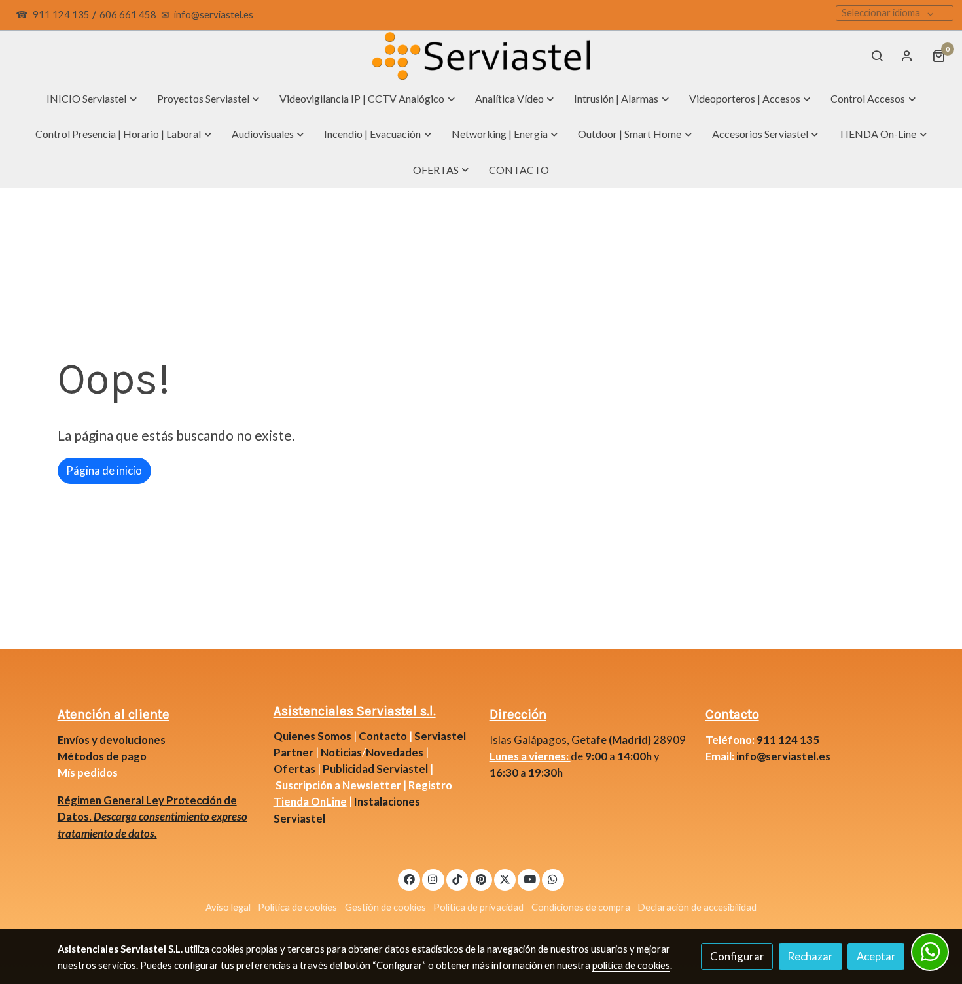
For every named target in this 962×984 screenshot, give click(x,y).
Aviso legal (228, 907)
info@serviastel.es (213, 14)
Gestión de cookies (385, 907)
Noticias (341, 752)
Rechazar (810, 956)
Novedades (395, 752)
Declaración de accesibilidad (697, 907)
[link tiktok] (457, 878)
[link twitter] (505, 878)
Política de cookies (297, 907)
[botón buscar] (877, 55)
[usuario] (907, 55)
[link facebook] (409, 878)
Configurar (737, 956)
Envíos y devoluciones (112, 740)
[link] (480, 56)
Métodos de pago (102, 756)
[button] (92, 98)
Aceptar (876, 956)
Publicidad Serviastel (375, 768)
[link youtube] (529, 878)
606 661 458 (127, 14)
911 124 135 (61, 14)
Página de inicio (104, 470)
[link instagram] (433, 878)
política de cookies (631, 965)
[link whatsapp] (553, 878)
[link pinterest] (481, 878)
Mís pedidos (88, 772)
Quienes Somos (312, 736)
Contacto (383, 736)
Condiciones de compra (580, 907)
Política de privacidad (478, 907)
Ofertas (294, 768)
